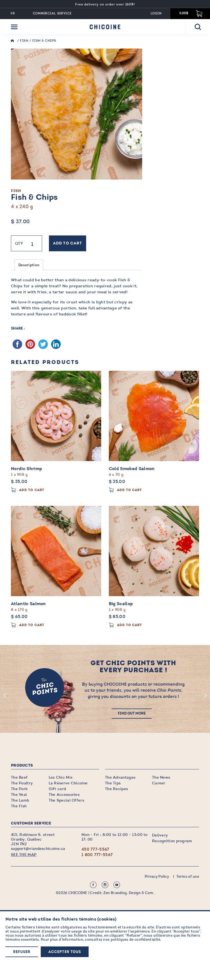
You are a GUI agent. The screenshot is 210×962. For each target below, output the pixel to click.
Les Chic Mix (61, 777)
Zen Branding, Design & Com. (128, 893)
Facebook (93, 885)
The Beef (19, 777)
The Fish (19, 806)
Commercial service (52, 13)
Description (28, 265)
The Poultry (22, 783)
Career (158, 783)
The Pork (19, 789)
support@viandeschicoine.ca (38, 848)
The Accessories (64, 794)
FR (13, 13)
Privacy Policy (157, 876)
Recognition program (172, 841)
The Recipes (116, 789)
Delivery (160, 835)
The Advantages (120, 777)
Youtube (116, 885)
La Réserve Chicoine (68, 783)
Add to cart (67, 244)
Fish (24, 41)
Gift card (57, 789)
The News (161, 777)
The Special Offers (66, 800)
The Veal (19, 794)
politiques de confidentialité (136, 939)
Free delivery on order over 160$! (105, 4)
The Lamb (20, 800)
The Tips (113, 783)
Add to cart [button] (31, 490)
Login (156, 13)
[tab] (28, 264)
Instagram (105, 885)
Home (13, 40)
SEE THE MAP (23, 854)
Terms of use (187, 876)
